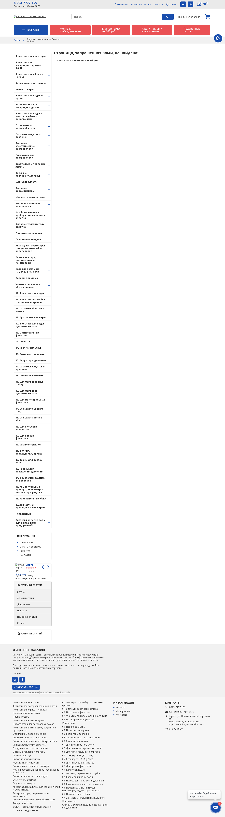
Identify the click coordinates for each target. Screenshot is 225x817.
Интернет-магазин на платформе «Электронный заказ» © (41, 692)
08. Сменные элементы (29, 375)
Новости (158, 4)
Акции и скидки (25, 598)
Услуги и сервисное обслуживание (27, 286)
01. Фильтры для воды (29, 293)
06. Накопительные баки (30, 498)
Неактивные (23, 513)
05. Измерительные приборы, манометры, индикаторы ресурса (29, 489)
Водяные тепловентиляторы (27, 174)
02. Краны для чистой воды (28, 461)
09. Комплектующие (28, 444)
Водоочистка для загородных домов (27, 106)
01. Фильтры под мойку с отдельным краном (30, 301)
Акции (147, 4)
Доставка (171, 4)
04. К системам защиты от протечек (30, 479)
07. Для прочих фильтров (24, 437)
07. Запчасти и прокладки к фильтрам (30, 506)
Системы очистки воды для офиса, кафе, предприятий (30, 522)
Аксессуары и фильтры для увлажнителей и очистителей (30, 248)
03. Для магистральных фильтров (30, 401)
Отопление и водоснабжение (25, 127)
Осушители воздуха (28, 239)
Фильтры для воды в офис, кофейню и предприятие (28, 116)
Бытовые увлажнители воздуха (29, 225)
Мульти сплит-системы (30, 197)
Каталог (120, 707)
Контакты (136, 4)
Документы (23, 604)
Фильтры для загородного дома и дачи (28, 65)
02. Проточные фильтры (30, 317)
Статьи (21, 591)
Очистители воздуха (28, 233)
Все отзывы (21, 574)
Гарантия (25, 550)
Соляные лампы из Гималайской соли (27, 270)
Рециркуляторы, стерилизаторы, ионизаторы (25, 260)
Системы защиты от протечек (28, 136)
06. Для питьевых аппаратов (26, 428)
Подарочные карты (191, 30)
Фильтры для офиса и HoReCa (29, 75)
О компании (121, 4)
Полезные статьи (27, 616)
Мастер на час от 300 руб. (111, 30)
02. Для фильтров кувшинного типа (26, 392)
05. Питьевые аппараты (30, 354)
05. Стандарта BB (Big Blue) (28, 419)
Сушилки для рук (26, 181)
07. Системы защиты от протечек (30, 368)
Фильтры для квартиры (30, 56)
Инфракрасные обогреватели (24, 156)
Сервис (21, 623)
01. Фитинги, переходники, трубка (28, 452)
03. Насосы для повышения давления (29, 470)
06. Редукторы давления (30, 360)
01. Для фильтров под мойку (29, 383)
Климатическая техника (30, 83)
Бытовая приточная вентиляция (28, 205)
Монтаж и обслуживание (70, 30)
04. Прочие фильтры (28, 347)
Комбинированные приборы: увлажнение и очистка (30, 215)
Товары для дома (26, 278)
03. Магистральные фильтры (27, 334)
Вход (181, 16)
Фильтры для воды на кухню (29, 97)
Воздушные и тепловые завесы (30, 165)
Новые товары (24, 89)
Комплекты (22, 341)
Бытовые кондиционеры (25, 189)
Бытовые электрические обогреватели (25, 146)
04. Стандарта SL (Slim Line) (29, 410)
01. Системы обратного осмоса (29, 310)
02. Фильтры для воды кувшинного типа (29, 325)
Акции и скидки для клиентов (152, 30)
